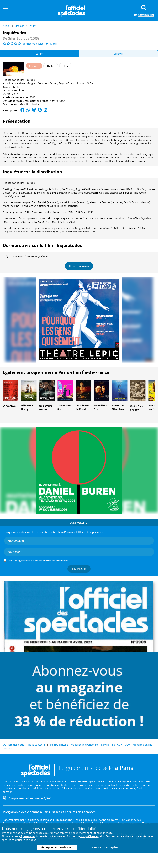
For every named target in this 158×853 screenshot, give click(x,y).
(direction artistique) (26, 205)
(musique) (105, 202)
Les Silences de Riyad (83, 407)
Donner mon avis (79, 266)
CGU (127, 744)
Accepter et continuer (57, 847)
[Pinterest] (39, 110)
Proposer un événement (84, 744)
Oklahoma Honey (27, 407)
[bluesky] (34, 110)
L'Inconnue (9, 405)
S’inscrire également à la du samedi (37, 560)
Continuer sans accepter (100, 847)
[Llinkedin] (45, 110)
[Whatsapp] (28, 110)
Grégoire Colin (35, 83)
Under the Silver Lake (118, 407)
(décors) (137, 202)
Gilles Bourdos (26, 80)
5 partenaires (27, 836)
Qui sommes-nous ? (14, 744)
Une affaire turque (45, 407)
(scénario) (45, 202)
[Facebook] (22, 110)
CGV (119, 744)
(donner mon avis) (32, 43)
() (29, 189)
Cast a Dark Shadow (136, 407)
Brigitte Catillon (67, 83)
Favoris (52, 43)
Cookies (7, 748)
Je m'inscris (79, 569)
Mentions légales (142, 744)
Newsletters (108, 744)
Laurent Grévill (85, 83)
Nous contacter (37, 744)
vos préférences (89, 836)
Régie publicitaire (58, 744)
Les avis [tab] (118, 53)
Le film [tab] (39, 53)
